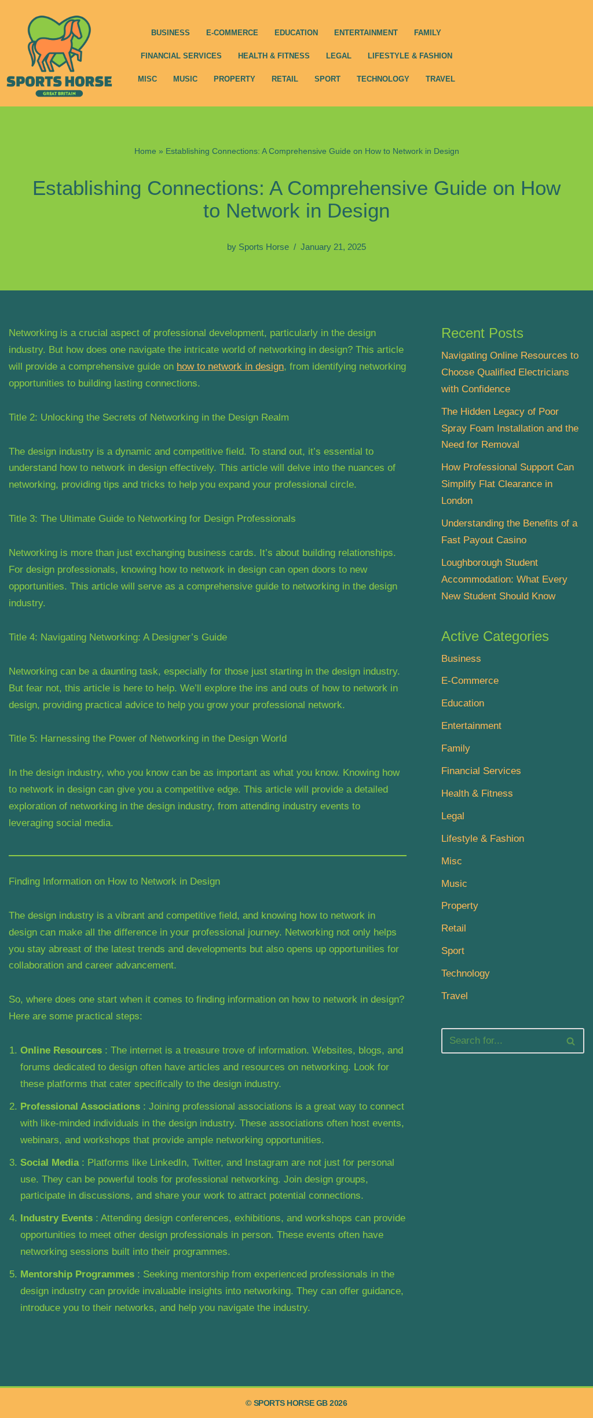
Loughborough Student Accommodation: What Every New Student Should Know (504, 579)
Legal (339, 55)
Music (185, 79)
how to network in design (230, 366)
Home (145, 151)
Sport (327, 79)
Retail (285, 79)
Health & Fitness (274, 55)
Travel (440, 79)
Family (427, 32)
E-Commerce (232, 32)
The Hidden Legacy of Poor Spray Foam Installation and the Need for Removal (510, 428)
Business (170, 32)
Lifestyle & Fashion (410, 55)
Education (296, 32)
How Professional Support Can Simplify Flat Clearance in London (507, 484)
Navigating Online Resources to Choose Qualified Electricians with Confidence (510, 372)
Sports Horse (264, 247)
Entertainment (366, 32)
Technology (383, 79)
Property (234, 79)
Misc (147, 79)
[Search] (571, 1041)
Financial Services (181, 55)
